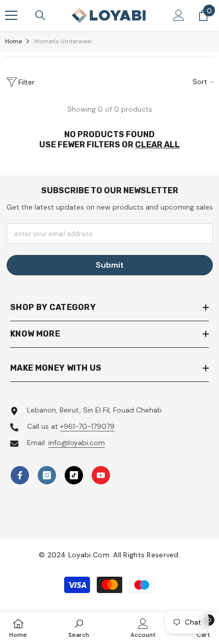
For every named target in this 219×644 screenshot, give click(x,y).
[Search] (40, 15)
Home (13, 41)
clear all (157, 144)
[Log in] (178, 15)
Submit (110, 265)
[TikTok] (74, 475)
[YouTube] (101, 475)
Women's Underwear (63, 41)
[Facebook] (20, 475)
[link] (78, 627)
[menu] (11, 15)
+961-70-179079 (87, 426)
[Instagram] (47, 475)
